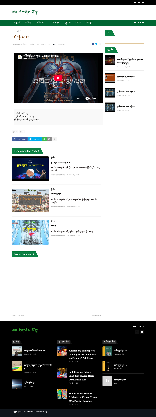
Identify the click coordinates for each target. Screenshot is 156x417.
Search (137, 22)
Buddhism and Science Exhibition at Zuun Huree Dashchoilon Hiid (81, 375)
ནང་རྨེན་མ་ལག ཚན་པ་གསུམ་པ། (126, 92)
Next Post (96, 315)
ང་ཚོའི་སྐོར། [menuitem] (89, 22)
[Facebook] (93, 44)
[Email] (100, 44)
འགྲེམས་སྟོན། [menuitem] (54, 22)
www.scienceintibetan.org (37, 411)
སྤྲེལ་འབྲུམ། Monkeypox (60, 162)
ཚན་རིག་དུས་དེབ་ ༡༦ (120, 350)
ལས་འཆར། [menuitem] (41, 22)
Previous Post (18, 315)
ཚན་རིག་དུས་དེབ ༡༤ (120, 380)
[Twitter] (96, 44)
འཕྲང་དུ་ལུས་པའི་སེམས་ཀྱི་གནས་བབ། (34, 350)
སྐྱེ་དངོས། (20, 31)
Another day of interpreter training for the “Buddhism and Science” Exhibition (82, 354)
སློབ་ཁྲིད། (22, 132)
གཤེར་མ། (53, 226)
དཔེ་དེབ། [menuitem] (28, 22)
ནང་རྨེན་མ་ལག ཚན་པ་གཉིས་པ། (126, 106)
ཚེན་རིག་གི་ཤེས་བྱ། (29, 383)
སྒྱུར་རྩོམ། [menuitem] (68, 22)
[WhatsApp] (44, 139)
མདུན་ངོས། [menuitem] (17, 22)
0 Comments (60, 44)
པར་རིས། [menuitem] (78, 22)
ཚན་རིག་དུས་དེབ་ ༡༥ (120, 365)
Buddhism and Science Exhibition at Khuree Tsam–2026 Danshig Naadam (83, 397)
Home (14, 31)
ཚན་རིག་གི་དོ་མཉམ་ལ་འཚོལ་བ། (126, 77)
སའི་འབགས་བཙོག (56, 194)
